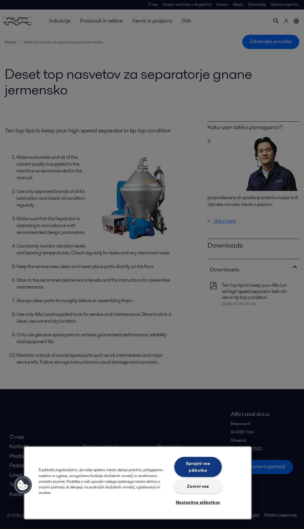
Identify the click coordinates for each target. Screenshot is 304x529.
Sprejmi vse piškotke (198, 466)
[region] (138, 483)
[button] (22, 485)
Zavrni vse (198, 486)
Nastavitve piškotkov (198, 502)
